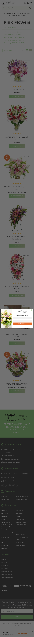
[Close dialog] (32, 310)
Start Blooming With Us (22, 323)
